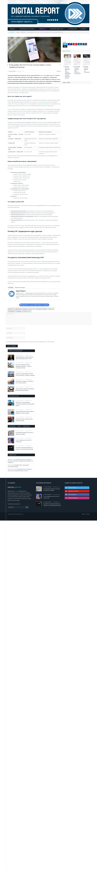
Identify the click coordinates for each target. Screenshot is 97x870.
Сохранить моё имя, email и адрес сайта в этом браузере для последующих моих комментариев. (30, 341)
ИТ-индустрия (72, 29)
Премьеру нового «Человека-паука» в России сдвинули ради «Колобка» (20, 469)
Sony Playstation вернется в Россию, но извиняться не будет (24, 433)
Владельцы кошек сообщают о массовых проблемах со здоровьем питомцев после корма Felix (20, 461)
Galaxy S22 (16, 179)
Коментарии (26, 426)
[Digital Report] (48, 13)
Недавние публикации (20, 287)
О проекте (83, 29)
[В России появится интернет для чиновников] (86, 56)
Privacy (87, 514)
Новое (19, 426)
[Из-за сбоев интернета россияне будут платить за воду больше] (77, 56)
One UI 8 (42, 75)
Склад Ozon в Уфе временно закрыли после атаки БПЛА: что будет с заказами (25, 374)
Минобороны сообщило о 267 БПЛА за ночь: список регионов (24, 382)
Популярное (12, 426)
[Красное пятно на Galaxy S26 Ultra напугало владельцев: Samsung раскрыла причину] (67, 56)
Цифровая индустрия (56, 29)
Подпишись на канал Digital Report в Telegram (35, 305)
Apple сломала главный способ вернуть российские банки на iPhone (25, 389)
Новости (42, 29)
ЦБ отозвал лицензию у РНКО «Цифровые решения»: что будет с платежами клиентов (24, 366)
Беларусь (45, 102)
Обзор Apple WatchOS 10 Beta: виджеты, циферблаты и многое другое (25, 412)
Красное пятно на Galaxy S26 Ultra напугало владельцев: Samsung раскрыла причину (68, 72)
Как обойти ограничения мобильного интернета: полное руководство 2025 (24, 448)
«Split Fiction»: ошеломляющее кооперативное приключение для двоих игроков (25, 404)
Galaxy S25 (25, 309)
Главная (12, 29)
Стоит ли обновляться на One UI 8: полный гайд (23, 441)
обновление (11, 311)
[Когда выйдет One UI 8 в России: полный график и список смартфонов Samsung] (34, 50)
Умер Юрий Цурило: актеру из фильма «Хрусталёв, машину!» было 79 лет (24, 357)
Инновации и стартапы (27, 29)
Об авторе (10, 287)
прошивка (18, 311)
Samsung (38, 309)
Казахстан (51, 309)
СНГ (30, 311)
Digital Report (12, 71)
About (83, 514)
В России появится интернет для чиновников (87, 69)
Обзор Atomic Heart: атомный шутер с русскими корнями (24, 419)
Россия (25, 311)
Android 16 (52, 75)
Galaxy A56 (18, 309)
